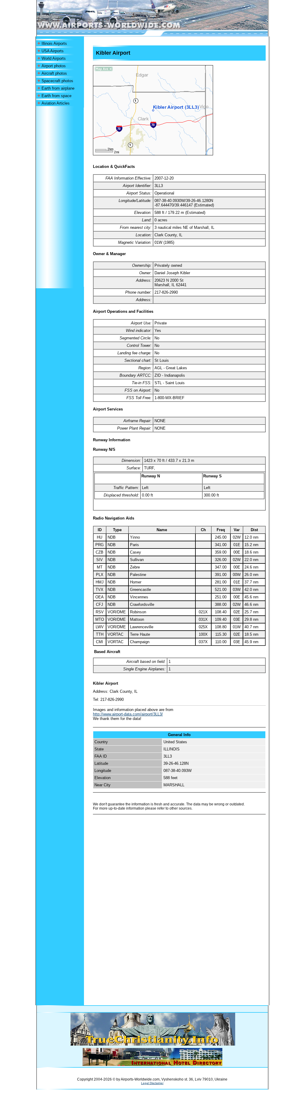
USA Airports (53, 51)
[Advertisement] (60, 197)
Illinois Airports (54, 43)
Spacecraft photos (57, 81)
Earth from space (56, 96)
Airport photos (54, 66)
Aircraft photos (54, 73)
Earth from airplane (58, 88)
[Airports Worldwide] (122, 28)
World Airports (54, 58)
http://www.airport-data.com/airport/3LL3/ (128, 714)
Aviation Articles (56, 103)
